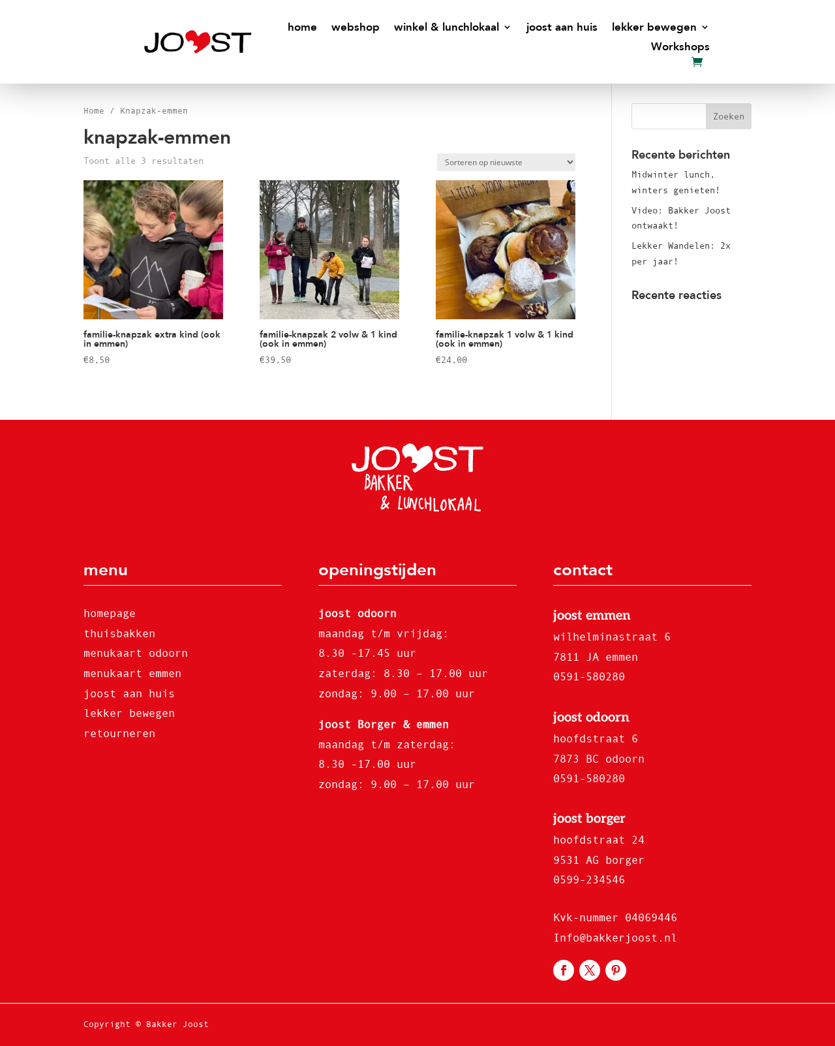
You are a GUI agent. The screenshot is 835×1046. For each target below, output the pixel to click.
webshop (355, 27)
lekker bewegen (654, 27)
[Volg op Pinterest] (615, 970)
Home (94, 111)
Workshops (680, 47)
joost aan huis (562, 27)
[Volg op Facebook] (563, 970)
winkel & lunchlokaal (446, 27)
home (302, 27)
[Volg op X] (589, 970)
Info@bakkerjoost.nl (615, 938)
